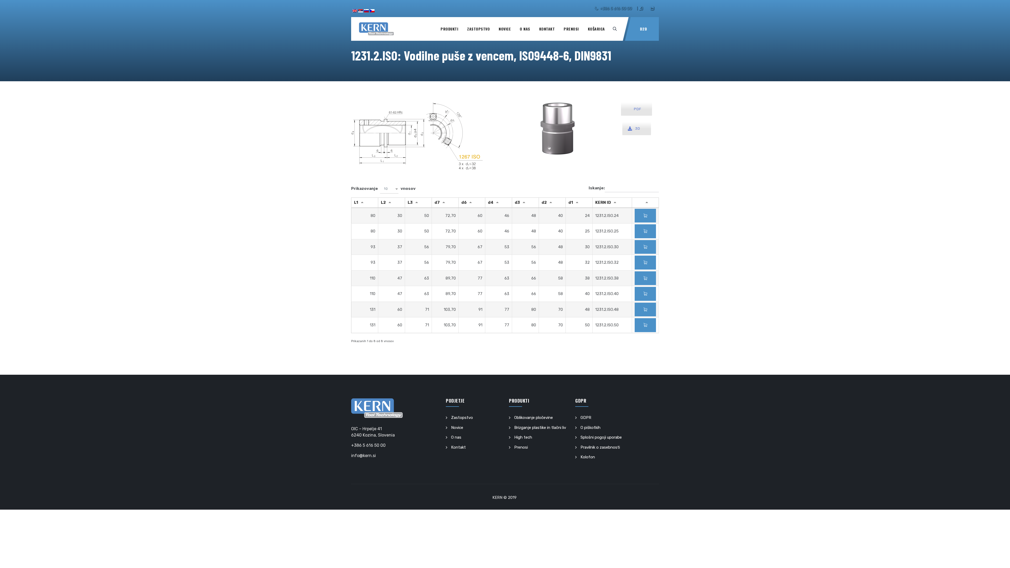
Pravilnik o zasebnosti (600, 447)
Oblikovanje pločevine (533, 417)
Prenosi (571, 29)
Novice (505, 29)
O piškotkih (590, 427)
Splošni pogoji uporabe (601, 437)
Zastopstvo (478, 29)
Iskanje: (597, 188)
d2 (544, 202)
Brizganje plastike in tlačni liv (540, 427)
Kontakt (547, 29)
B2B (643, 29)
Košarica (596, 29)
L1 (356, 202)
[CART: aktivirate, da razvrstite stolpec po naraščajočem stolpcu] (645, 203)
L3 (410, 202)
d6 (464, 202)
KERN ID (603, 202)
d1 (570, 202)
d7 (437, 202)
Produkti (449, 29)
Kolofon (587, 457)
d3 (517, 202)
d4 (490, 202)
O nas (525, 29)
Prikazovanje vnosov (383, 188)
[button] (389, 189)
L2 (383, 202)
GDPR (585, 417)
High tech (523, 437)
